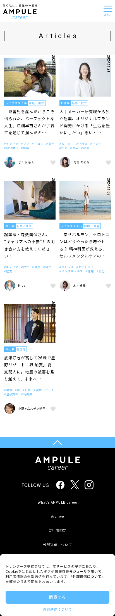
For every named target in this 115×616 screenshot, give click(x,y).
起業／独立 (79, 103)
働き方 (21, 349)
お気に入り (52, 162)
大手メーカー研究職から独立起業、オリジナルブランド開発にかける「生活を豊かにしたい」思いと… (84, 122)
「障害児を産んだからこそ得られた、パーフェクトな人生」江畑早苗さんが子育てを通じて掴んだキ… (29, 122)
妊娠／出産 (36, 103)
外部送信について (57, 609)
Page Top (57, 442)
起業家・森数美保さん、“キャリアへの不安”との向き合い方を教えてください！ (29, 245)
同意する (57, 597)
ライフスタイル (16, 103)
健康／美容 (91, 226)
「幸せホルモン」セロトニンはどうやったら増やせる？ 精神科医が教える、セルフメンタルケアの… (84, 245)
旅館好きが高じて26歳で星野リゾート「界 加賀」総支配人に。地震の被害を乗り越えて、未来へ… (30, 368)
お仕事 (65, 103)
